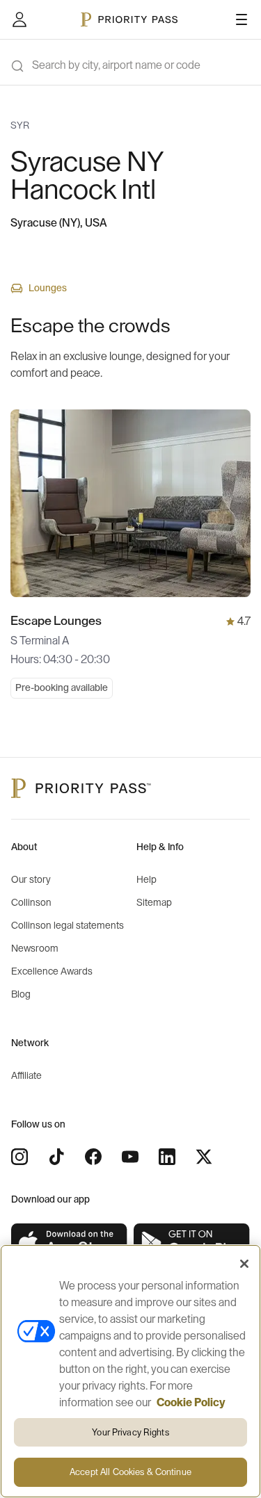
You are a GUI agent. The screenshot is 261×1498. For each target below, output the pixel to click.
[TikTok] (56, 1156)
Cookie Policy (191, 1402)
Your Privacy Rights (130, 1432)
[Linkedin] (167, 1156)
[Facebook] (93, 1156)
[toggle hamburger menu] (241, 19)
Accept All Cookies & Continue (130, 1471)
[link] (69, 1243)
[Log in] (19, 19)
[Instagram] (19, 1156)
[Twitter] (204, 1156)
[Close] (244, 1263)
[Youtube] (130, 1156)
